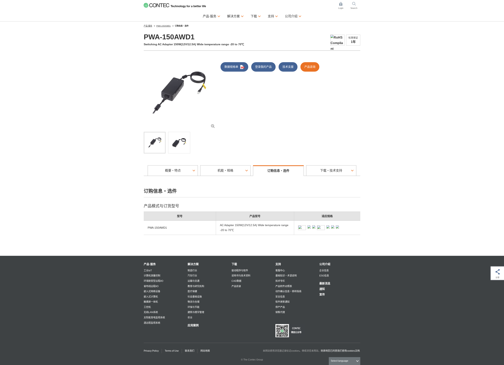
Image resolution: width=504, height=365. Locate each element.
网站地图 (205, 350)
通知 (322, 288)
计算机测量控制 (152, 275)
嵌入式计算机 (151, 296)
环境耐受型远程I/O (153, 281)
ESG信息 (324, 275)
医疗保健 (192, 291)
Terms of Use (172, 350)
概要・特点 (173, 170)
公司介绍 (324, 264)
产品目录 (236, 286)
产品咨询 (309, 66)
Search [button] (355, 6)
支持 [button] (273, 16)
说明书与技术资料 (241, 275)
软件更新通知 (282, 301)
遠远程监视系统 (152, 323)
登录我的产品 (263, 66)
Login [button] (342, 6)
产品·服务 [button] (211, 16)
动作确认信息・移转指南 (288, 291)
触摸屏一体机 (151, 301)
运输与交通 (193, 281)
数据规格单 (231, 66)
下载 (234, 264)
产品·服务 (150, 264)
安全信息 (280, 296)
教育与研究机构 (196, 286)
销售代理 (280, 312)
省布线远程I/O (151, 286)
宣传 (322, 294)
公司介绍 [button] (293, 16)
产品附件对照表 (283, 286)
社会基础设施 (195, 296)
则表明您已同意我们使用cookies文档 (340, 350)
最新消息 (324, 283)
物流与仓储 (193, 301)
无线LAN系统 (151, 312)
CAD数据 (236, 281)
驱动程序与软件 (240, 270)
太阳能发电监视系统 (154, 317)
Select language (339, 360)
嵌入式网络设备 (152, 291)
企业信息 (324, 270)
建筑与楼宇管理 (196, 312)
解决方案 (193, 264)
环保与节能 (193, 307)
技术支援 (288, 66)
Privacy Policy (151, 350)
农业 (190, 317)
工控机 (147, 307)
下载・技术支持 (331, 170)
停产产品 (280, 307)
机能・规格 (225, 170)
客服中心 (280, 270)
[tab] (155, 142)
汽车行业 (192, 275)
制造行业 (192, 270)
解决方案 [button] (235, 16)
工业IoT (148, 270)
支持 (278, 264)
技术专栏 (280, 281)
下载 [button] (256, 16)
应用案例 (193, 325)
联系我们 (189, 350)
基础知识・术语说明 (286, 275)
